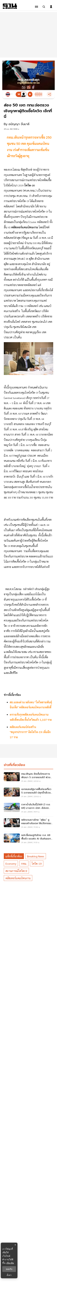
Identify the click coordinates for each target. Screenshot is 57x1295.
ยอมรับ (9, 1269)
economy (10, 863)
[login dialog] (51, 6)
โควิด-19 (37, 863)
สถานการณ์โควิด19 (16, 871)
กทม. (24, 863)
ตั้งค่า (9, 1275)
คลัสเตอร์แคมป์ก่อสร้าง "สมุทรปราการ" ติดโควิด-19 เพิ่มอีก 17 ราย (30, 732)
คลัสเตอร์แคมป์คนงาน (18, 878)
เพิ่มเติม (10, 1262)
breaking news (35, 856)
